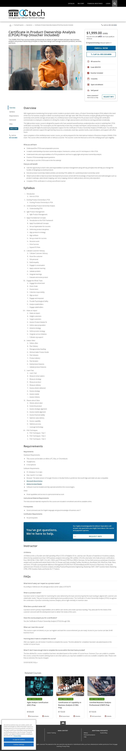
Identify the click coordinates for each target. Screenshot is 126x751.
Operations (29, 25)
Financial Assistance (89, 735)
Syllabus (12, 112)
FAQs (11, 124)
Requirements (14, 116)
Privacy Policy (66, 746)
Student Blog (103, 733)
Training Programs (19, 25)
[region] (18, 734)
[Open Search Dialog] (114, 3)
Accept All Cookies (19, 740)
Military (86, 733)
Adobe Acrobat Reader (34, 484)
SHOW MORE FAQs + (31, 662)
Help (85, 737)
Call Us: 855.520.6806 (109, 25)
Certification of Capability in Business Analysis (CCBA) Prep (69, 705)
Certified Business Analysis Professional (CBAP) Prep (100, 703)
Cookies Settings (18, 744)
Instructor (12, 120)
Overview (12, 108)
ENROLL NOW (101, 48)
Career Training (51, 733)
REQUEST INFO (109, 97)
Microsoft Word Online (34, 481)
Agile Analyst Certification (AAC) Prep (37, 703)
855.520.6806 (13, 138)
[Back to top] (63, 730)
